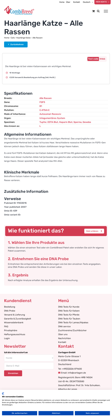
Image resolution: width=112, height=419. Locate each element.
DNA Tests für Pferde (68, 314)
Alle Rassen (45, 98)
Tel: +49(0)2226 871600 (70, 368)
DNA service (64, 326)
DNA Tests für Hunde (68, 306)
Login (7, 338)
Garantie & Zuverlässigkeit (17, 318)
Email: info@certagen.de (73, 372)
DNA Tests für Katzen (69, 310)
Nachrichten (64, 338)
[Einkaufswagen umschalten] (93, 11)
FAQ (6, 326)
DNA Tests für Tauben (69, 318)
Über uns (62, 334)
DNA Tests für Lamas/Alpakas (73, 322)
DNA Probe (9, 310)
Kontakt (62, 342)
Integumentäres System (52, 118)
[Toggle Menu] (106, 11)
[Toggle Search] (98, 11)
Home (6, 38)
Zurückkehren (17, 44)
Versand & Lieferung (14, 314)
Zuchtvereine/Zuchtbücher (72, 330)
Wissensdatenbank (13, 322)
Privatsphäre (10, 330)
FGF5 (42, 102)
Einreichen (13, 373)
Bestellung (9, 306)
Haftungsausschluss (14, 334)
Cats (13, 38)
